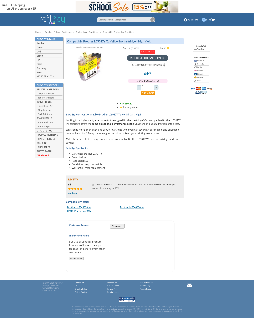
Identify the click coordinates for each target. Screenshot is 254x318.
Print (198, 81)
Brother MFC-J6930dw (132, 207)
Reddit (199, 67)
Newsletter (201, 49)
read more (73, 193)
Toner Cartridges (45, 97)
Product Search (145, 289)
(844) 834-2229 (241, 7)
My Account (112, 283)
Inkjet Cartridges (45, 93)
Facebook (200, 60)
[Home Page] (52, 23)
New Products (112, 292)
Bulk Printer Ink (45, 114)
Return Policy (144, 286)
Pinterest (200, 71)
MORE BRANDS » (45, 76)
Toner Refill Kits (45, 122)
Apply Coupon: (150, 64)
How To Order (113, 286)
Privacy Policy (112, 289)
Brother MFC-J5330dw (79, 207)
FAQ (76, 286)
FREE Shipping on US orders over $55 (19, 6)
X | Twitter (200, 64)
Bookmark (200, 77)
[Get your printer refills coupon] (127, 11)
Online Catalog (81, 292)
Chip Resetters (44, 110)
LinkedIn (200, 74)
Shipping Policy (81, 289)
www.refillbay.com (50, 287)
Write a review (76, 258)
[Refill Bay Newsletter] (189, 286)
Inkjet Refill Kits (45, 105)
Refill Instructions (146, 283)
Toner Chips (43, 126)
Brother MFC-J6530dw (79, 210)
